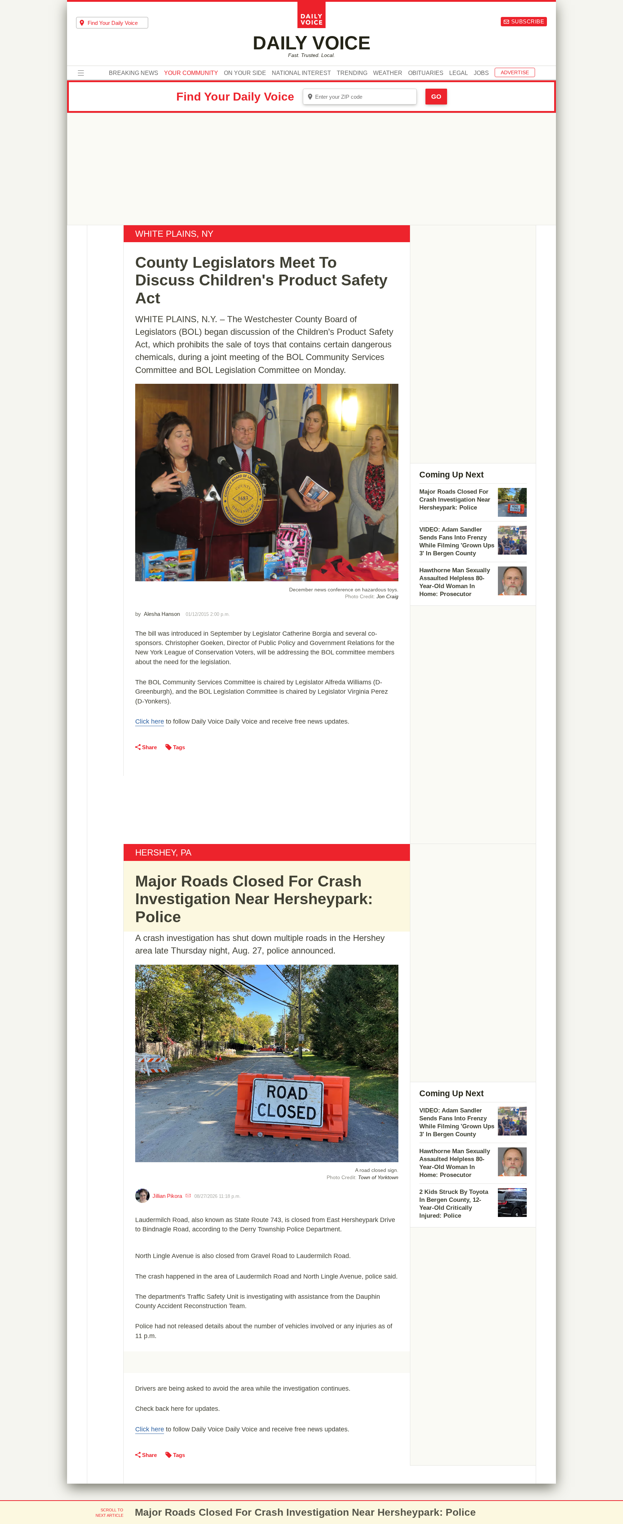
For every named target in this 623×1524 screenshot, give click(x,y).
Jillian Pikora (167, 1196)
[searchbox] (118, 23)
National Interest (301, 73)
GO (436, 96)
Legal (458, 73)
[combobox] (112, 22)
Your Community (191, 73)
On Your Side (245, 73)
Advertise (515, 72)
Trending (352, 73)
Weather (387, 73)
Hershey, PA (163, 852)
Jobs (481, 73)
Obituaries (425, 73)
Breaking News (133, 73)
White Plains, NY (174, 234)
